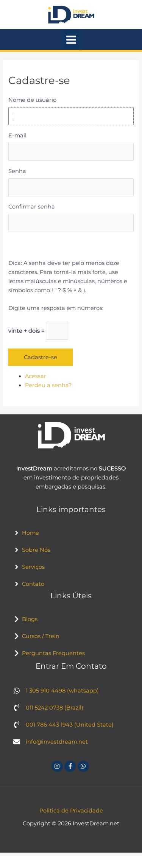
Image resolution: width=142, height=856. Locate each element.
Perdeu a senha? (48, 385)
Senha (17, 171)
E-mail (17, 135)
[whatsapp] (84, 766)
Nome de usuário (32, 99)
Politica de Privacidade (71, 810)
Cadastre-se (40, 357)
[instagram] (58, 766)
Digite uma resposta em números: (55, 308)
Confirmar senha (31, 206)
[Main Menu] (71, 40)
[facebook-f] (71, 766)
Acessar (35, 376)
